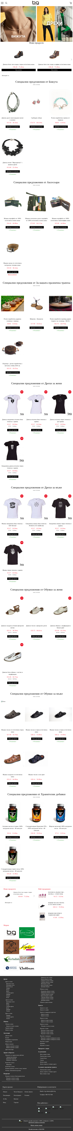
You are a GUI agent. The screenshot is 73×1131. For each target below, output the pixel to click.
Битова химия (43, 1062)
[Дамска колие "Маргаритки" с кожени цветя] (12, 147)
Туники (8, 988)
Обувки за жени (9, 1024)
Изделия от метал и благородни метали (15, 1076)
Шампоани (8, 1064)
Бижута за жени (45, 1014)
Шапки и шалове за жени (12, 1047)
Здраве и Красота (9, 1052)
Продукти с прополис (11, 1060)
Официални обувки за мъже (48, 992)
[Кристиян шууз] (27, 933)
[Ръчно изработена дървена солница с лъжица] (12, 303)
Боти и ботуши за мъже (46, 995)
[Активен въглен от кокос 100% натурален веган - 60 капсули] (12, 813)
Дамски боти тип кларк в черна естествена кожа (18, 64)
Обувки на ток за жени (46, 977)
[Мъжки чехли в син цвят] (36, 759)
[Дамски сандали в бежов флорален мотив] (12, 610)
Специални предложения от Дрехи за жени (36, 383)
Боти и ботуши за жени (46, 985)
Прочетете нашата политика (37, 1122)
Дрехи (5, 979)
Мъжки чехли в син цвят (36, 774)
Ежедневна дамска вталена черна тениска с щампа (12, 467)
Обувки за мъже (44, 989)
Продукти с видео (43, 1048)
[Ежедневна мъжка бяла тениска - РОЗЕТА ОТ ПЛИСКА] (36, 508)
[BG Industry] (11, 933)
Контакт (16, 1099)
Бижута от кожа (44, 1018)
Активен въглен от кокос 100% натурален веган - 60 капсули (12, 827)
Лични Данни (28, 1091)
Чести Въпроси (18, 1091)
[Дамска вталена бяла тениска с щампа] (36, 404)
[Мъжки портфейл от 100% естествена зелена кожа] (12, 203)
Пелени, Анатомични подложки (13, 1070)
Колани (7, 1037)
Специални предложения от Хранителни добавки (36, 794)
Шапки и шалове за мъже (12, 1046)
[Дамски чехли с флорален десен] (36, 610)
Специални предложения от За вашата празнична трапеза (36, 282)
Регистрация (17, 1095)
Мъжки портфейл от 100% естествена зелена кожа (12, 219)
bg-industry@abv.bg (50, 1091)
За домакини (42, 1051)
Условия (26, 1095)
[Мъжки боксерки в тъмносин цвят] (42, 916)
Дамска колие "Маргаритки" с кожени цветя (12, 163)
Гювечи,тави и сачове (45, 1056)
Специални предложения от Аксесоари (36, 182)
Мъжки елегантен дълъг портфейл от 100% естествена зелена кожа (36, 219)
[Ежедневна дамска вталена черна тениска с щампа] (12, 450)
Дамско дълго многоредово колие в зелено (13, 119)
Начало (5, 1091)
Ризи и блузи (9, 986)
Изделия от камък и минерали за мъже (50, 1039)
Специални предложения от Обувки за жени (36, 589)
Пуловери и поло (10, 985)
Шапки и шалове (9, 1044)
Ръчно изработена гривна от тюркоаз (60, 119)
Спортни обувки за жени (47, 982)
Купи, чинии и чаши (45, 1054)
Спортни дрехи (10, 992)
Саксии (42, 1060)
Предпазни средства (11, 1058)
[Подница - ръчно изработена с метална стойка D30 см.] (12, 348)
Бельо (7, 997)
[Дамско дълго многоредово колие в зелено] (12, 102)
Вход (4, 1102)
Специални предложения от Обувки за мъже (36, 693)
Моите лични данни (36, 1125)
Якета (7, 991)
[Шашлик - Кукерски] (36, 303)
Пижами (8, 994)
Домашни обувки (45, 986)
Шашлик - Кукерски (36, 319)
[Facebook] (39, 1098)
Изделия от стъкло (44, 1045)
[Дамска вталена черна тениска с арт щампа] (60, 404)
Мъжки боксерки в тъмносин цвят (55, 914)
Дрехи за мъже (9, 999)
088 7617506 (49, 1094)
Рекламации (6, 1095)
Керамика (42, 1043)
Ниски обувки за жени (46, 979)
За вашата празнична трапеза (47, 1067)
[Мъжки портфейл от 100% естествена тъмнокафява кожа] (60, 203)
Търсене (16, 1102)
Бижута (40, 1005)
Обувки (6, 1021)
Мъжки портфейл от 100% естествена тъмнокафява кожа (60, 219)
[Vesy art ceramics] (27, 959)
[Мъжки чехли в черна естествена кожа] (36, 714)
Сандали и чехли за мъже (47, 998)
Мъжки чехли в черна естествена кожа (36, 731)
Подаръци (7, 1073)
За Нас (5, 1099)
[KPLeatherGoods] (11, 947)
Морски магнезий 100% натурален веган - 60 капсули (60, 827)
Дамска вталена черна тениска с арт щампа (60, 420)
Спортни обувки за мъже (47, 994)
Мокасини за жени (45, 983)
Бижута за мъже (45, 1015)
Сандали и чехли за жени (47, 980)
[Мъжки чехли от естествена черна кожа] (12, 714)
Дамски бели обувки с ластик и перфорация (12, 673)
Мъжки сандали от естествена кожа (12, 775)
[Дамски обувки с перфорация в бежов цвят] (60, 610)
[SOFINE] (11, 968)
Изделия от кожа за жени (47, 1030)
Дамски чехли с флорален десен (36, 625)
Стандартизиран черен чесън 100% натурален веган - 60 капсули (12, 870)
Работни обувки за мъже (47, 997)
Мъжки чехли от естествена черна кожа (12, 731)
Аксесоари (7, 1033)
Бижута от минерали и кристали (48, 1012)
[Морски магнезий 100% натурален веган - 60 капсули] (60, 813)
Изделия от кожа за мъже (47, 1033)
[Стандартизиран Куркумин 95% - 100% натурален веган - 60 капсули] (36, 813)
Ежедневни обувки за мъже (47, 991)
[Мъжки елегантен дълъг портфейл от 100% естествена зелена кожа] (36, 203)
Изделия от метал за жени (12, 1079)
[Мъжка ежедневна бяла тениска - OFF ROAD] (12, 508)
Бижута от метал (44, 1024)
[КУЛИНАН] (27, 968)
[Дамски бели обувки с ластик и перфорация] (12, 657)
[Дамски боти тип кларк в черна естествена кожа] (18, 55)
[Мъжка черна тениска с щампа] (12, 555)
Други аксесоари (9, 1049)
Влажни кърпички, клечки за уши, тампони (16, 1068)
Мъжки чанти (8, 1041)
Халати (8, 996)
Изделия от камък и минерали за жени (50, 1038)
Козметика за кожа (10, 1066)
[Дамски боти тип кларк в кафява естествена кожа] (54, 55)
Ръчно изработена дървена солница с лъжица (12, 320)
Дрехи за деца (8, 1013)
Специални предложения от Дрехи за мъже (36, 487)
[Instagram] (43, 1098)
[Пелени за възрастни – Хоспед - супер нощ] (42, 895)
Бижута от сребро (44, 1010)
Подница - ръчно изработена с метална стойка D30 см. (12, 364)
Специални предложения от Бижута (36, 81)
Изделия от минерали (45, 1036)
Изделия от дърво (44, 1041)
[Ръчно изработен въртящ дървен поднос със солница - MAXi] (60, 303)
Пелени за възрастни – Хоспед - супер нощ (56, 893)
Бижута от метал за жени (12, 1026)
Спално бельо (43, 1058)
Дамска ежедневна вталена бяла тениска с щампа (12, 420)
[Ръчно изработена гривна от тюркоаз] (60, 102)
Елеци (7, 1004)
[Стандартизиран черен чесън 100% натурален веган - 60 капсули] (12, 855)
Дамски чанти (8, 1035)
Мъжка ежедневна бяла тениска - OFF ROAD (12, 524)
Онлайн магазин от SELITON (36, 1129)
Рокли (7, 989)
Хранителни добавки (11, 1057)
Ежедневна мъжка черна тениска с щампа (60, 524)
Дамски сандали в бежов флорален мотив (12, 627)
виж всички (36, 84)
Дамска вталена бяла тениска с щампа (36, 420)
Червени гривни (9, 1028)
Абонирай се (5, 75)
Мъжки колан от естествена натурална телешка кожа (12, 264)
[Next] (69, 24)
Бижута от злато (44, 1008)
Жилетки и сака (10, 983)
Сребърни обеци (36, 118)
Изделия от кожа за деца (47, 1032)
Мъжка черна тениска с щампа (13, 570)
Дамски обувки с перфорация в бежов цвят (60, 627)
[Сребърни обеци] (36, 102)
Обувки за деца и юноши (46, 1002)
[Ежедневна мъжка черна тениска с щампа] (60, 508)
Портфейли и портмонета (11, 1039)
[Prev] (3, 24)
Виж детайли (18, 70)
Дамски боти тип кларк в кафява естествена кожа (54, 64)
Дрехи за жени (8, 981)
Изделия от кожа (44, 1028)
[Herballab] (11, 960)
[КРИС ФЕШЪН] (27, 947)
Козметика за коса (9, 1062)
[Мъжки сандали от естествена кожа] (12, 759)
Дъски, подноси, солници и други (48, 1064)
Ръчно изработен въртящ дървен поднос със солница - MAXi (60, 320)
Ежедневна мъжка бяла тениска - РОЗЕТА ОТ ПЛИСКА (36, 524)
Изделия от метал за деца (12, 1078)
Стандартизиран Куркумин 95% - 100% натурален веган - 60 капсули (36, 828)
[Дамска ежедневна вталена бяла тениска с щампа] (12, 404)
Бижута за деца (9, 1030)
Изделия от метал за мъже (47, 1026)
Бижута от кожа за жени (47, 1020)
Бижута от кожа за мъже (47, 1021)
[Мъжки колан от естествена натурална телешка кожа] (12, 248)
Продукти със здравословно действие (14, 1055)
